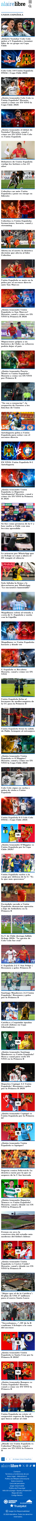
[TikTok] (30, 1465)
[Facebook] (20, 1465)
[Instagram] (27, 1465)
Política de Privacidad (17, 1488)
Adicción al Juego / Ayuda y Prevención (17, 1490)
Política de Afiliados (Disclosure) (17, 1479)
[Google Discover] (34, 1465)
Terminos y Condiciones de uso (17, 1474)
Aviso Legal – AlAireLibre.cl (17, 1476)
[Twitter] (23, 1465)
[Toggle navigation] (30, 1)
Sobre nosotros (17, 1481)
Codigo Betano (17, 1495)
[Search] (30, 6)
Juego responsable (17, 1486)
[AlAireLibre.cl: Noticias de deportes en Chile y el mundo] (9, 1465)
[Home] (13, 4)
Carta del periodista (17, 1483)
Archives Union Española (22, 1459)
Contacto (17, 1471)
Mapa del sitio (17, 1493)
